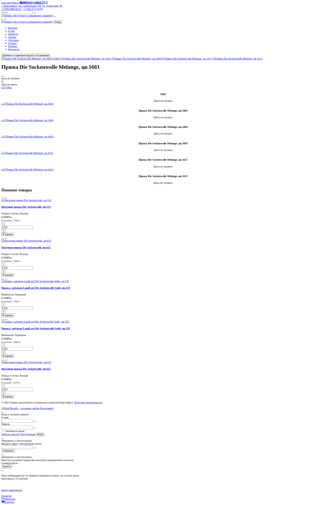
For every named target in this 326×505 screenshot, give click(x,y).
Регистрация (28, 434)
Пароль (5, 424)
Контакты (14, 49)
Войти (40, 434)
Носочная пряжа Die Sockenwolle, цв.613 (26, 247)
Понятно (7, 466)
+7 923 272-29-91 (33, 8)
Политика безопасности (88, 402)
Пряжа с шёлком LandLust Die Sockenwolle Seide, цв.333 (35, 287)
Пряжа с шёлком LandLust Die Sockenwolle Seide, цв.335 (35, 328)
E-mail (4, 417)
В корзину (8, 234)
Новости (13, 34)
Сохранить (8, 450)
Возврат (12, 46)
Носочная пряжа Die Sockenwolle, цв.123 (26, 206)
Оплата (12, 43)
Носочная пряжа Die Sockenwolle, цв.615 (26, 368)
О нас (11, 31)
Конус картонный (11, 490)
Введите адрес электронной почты (21, 443)
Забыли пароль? (10, 434)
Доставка (13, 40)
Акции (12, 37)
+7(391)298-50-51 (11, 8)
